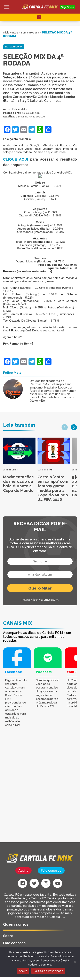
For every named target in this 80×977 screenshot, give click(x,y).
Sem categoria (30, 32)
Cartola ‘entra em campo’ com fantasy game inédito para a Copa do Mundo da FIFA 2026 (53, 488)
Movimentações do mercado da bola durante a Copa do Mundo (18, 484)
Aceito (23, 970)
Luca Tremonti (45, 470)
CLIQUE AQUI (15, 159)
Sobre (8, 936)
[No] (75, 962)
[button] (65, 427)
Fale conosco (51, 870)
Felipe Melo (19, 109)
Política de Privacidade (48, 970)
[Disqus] (40, 790)
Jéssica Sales (10, 470)
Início (6, 32)
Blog (15, 32)
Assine (23, 870)
